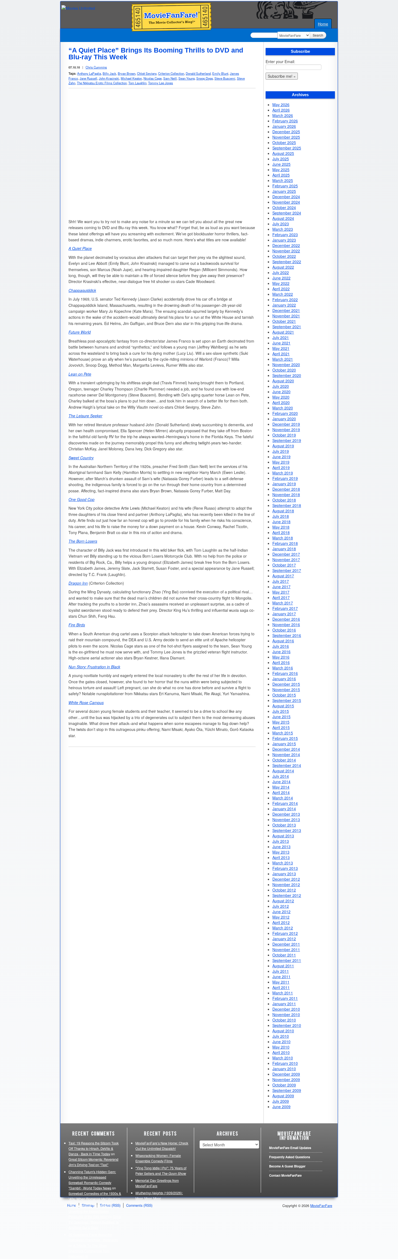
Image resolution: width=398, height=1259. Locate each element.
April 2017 (281, 597)
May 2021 (280, 348)
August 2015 (283, 705)
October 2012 (284, 890)
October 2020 (284, 370)
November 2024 (286, 202)
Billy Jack (109, 73)
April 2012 (281, 922)
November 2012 (286, 884)
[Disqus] (162, 820)
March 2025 (282, 180)
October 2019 (284, 435)
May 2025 (280, 169)
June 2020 (281, 391)
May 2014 (280, 787)
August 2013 (283, 835)
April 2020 (281, 402)
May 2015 (280, 722)
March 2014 (282, 798)
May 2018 (280, 527)
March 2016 (282, 668)
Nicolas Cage (152, 78)
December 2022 (286, 245)
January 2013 (284, 873)
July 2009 (280, 1101)
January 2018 (284, 548)
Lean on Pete (79, 374)
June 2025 (281, 164)
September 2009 (286, 1090)
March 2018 (282, 538)
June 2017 (281, 586)
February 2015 (285, 738)
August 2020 (283, 380)
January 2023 (284, 240)
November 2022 (286, 250)
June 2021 (281, 343)
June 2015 (281, 716)
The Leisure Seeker (85, 415)
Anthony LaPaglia (89, 73)
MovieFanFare (321, 1205)
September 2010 (286, 1025)
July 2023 (280, 223)
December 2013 (286, 814)
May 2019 (280, 462)
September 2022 (286, 261)
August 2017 (283, 575)
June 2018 (281, 521)
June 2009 (281, 1106)
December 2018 (286, 489)
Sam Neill (170, 78)
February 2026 (285, 120)
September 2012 (286, 895)
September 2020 (286, 375)
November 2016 (286, 624)
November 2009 (286, 1079)
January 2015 (284, 743)
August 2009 (283, 1095)
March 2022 (282, 294)
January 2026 (284, 126)
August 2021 (283, 332)
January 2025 (284, 191)
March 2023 (282, 229)
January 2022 (284, 305)
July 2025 (280, 158)
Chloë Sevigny (146, 73)
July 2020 (280, 386)
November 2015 (286, 689)
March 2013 (282, 863)
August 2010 (283, 1030)
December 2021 (286, 310)
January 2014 (284, 808)
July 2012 (280, 906)
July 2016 (280, 646)
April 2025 (281, 175)
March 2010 (282, 1057)
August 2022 (283, 267)
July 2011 (280, 971)
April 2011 (281, 987)
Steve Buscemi (224, 78)
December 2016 (286, 619)
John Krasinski (109, 78)
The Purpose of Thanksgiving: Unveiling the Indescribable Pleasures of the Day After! (90, 1211)
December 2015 (286, 684)
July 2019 (280, 451)
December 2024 (286, 196)
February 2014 (285, 803)
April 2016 (281, 662)
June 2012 (281, 911)
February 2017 (285, 608)
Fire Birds (76, 624)
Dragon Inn (78, 583)
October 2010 (284, 1020)
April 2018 (281, 532)
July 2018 (280, 516)
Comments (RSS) (139, 1205)
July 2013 (280, 841)
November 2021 (286, 315)
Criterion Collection (171, 73)
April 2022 (281, 288)
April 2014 (281, 792)
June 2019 (281, 456)
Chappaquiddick (82, 290)
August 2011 (283, 965)
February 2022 (285, 299)
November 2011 (286, 949)
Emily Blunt (220, 73)
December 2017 (286, 554)
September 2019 (286, 440)
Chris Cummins (96, 67)
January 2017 (284, 613)
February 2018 (285, 543)
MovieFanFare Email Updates (290, 1148)
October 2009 (284, 1085)
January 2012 (284, 938)
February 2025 (285, 185)
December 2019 (286, 424)
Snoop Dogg (204, 78)
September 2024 (286, 213)
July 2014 (280, 776)
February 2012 (285, 933)
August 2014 (283, 770)
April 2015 (281, 727)
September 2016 (286, 635)
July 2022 (280, 272)
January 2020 (284, 418)
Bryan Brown (126, 73)
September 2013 (286, 830)
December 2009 (286, 1074)
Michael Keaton (131, 78)
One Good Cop (81, 499)
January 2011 (284, 1003)
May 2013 (280, 852)
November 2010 (286, 1014)
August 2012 (283, 900)
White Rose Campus (86, 702)
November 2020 (286, 364)
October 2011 (284, 955)
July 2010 (280, 1036)
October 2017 (284, 565)
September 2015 (286, 700)
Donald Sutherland (198, 73)
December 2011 (286, 944)
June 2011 (281, 976)
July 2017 (280, 581)
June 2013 (281, 846)
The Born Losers (82, 541)
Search (318, 35)
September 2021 (286, 326)
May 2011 (280, 982)
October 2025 (284, 142)
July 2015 (280, 711)
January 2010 (284, 1068)
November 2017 (286, 559)
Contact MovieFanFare (285, 1175)
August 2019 (283, 445)
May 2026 (280, 104)
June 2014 (281, 781)
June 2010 (281, 1041)
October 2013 (284, 825)
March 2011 (282, 993)
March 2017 (282, 603)
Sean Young (186, 78)
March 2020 (282, 408)
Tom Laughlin (137, 83)
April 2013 (281, 857)
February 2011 (285, 998)
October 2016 (284, 630)
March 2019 (282, 473)
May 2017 (280, 592)
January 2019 (284, 483)
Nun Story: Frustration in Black (94, 666)
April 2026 (281, 110)
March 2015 (282, 733)
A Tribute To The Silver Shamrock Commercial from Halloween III (88, 1251)
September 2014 (286, 765)
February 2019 (285, 478)
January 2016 (284, 678)
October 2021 (284, 321)
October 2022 (284, 256)
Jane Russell (88, 78)
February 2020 (285, 413)
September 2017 (286, 570)
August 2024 (283, 218)
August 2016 (283, 640)
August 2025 (283, 153)
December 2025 (286, 131)
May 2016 (280, 657)
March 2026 (282, 115)
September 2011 (286, 960)
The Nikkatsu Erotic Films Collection (102, 83)
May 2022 (280, 283)
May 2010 (280, 1047)
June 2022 (281, 278)
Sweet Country (81, 457)
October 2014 (284, 760)
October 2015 (284, 695)
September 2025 (286, 148)
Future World (79, 332)
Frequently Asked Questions (289, 1157)
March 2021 (282, 359)
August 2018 (283, 510)
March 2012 (282, 928)
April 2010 (281, 1052)
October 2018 (284, 500)
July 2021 (280, 337)
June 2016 (281, 651)
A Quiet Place (80, 248)
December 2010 (286, 1009)
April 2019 (281, 467)
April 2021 (281, 353)
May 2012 (280, 917)
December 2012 (286, 879)
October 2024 (284, 207)
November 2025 (286, 137)
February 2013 (285, 868)
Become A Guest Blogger (287, 1166)
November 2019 (286, 429)
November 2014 (286, 754)
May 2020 (280, 397)
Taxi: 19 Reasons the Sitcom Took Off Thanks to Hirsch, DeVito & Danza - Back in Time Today (93, 1148)
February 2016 (285, 673)
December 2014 (286, 749)
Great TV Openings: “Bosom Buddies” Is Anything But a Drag (94, 1222)
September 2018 (286, 505)
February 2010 (285, 1063)
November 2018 (286, 494)
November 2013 (286, 819)
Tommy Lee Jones (160, 83)
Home (323, 24)
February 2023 (285, 234)
